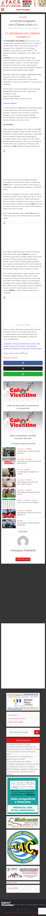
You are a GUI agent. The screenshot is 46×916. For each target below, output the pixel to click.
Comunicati (25, 912)
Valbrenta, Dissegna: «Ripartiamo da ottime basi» (22, 769)
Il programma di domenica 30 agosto (18, 744)
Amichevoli (20, 470)
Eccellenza (20, 500)
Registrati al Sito (11, 882)
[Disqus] (23, 593)
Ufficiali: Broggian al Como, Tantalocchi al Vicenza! (23, 749)
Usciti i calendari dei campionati (27, 502)
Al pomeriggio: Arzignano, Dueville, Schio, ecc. (21, 746)
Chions (15, 358)
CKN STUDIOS (23, 909)
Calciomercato (20, 449)
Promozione (34, 500)
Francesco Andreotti (33, 28)
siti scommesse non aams (16, 718)
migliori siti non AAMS (15, 722)
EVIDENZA (23, 17)
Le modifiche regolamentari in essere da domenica (22, 764)
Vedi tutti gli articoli (23, 559)
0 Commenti (20, 28)
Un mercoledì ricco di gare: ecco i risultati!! (20, 767)
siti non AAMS (13, 888)
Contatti (32, 912)
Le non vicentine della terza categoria (18, 761)
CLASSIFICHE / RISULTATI (12, 912)
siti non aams (12, 715)
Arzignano (7, 358)
